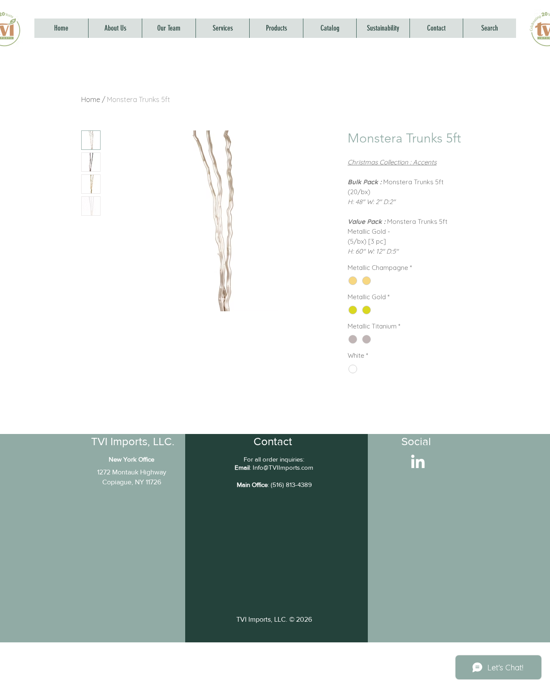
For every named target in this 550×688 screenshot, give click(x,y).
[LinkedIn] (417, 462)
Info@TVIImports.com (283, 467)
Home (90, 99)
